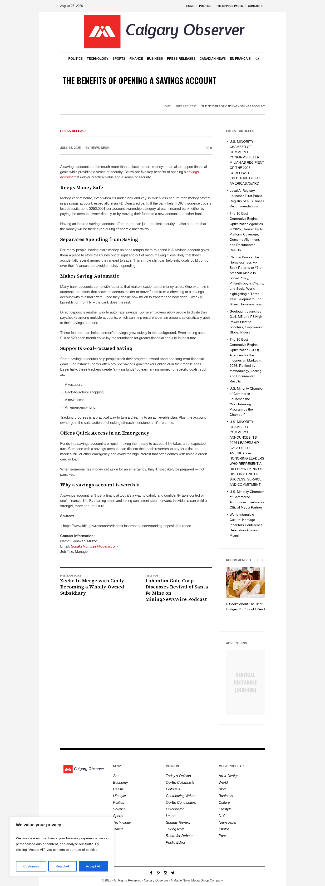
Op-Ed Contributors (181, 802)
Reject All (62, 866)
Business (226, 796)
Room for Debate (179, 836)
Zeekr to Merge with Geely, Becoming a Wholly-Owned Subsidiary (92, 587)
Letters (171, 816)
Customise (31, 866)
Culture (224, 802)
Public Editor (175, 842)
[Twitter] (173, 873)
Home (167, 106)
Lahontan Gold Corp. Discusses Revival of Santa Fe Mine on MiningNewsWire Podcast (176, 590)
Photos (224, 829)
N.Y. (222, 816)
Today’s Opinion (178, 776)
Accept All (93, 866)
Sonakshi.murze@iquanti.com (94, 546)
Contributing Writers (181, 796)
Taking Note (175, 829)
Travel (118, 829)
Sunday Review (178, 822)
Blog (222, 789)
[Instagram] (165, 873)
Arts (116, 776)
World (223, 782)
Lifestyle (119, 796)
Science (119, 809)
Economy (120, 782)
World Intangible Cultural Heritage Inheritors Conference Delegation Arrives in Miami (246, 525)
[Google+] (158, 873)
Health (118, 789)
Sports (118, 816)
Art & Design (228, 776)
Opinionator (175, 809)
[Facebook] (151, 873)
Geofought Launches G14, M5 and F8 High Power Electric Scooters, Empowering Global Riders (247, 321)
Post (222, 836)
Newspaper (227, 822)
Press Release (186, 106)
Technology (122, 822)
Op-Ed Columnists (180, 782)
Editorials (173, 789)
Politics (118, 802)
